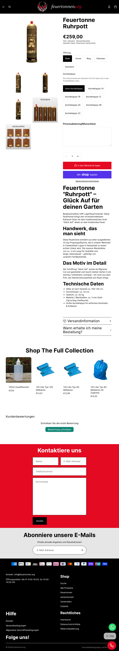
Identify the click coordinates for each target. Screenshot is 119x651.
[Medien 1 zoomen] (32, 43)
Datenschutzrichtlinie (70, 624)
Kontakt (9, 621)
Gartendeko (66, 601)
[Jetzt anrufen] (111, 645)
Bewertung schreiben (59, 429)
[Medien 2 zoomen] (18, 83)
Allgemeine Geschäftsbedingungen (22, 630)
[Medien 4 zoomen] (18, 110)
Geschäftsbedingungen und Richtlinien (97, 647)
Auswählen (56, 378)
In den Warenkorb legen (89, 165)
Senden (39, 521)
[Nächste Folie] (28, 370)
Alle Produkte (66, 588)
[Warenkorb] (115, 7)
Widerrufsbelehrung (69, 628)
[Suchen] (9, 7)
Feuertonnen (66, 592)
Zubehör (64, 606)
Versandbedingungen (16, 625)
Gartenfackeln (67, 597)
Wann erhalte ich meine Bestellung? (82, 330)
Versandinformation (83, 321)
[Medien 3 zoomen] (45, 83)
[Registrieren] (82, 550)
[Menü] (3, 6)
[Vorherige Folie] (9, 370)
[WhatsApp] (112, 627)
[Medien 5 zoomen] (45, 110)
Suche (63, 583)
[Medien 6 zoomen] (18, 136)
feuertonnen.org (18, 647)
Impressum (65, 619)
